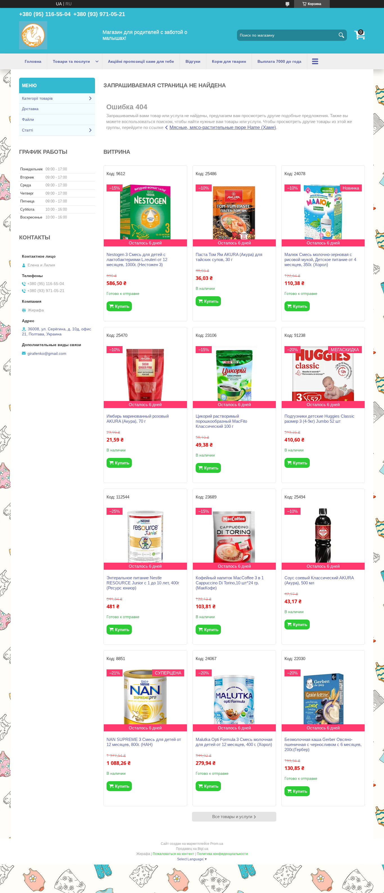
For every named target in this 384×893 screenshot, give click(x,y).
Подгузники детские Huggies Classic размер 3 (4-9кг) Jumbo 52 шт (319, 419)
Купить (122, 306)
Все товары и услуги (232, 816)
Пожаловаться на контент (173, 854)
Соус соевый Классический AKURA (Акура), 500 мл (319, 580)
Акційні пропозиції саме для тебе (141, 61)
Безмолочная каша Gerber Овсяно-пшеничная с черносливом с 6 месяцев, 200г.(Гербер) (323, 744)
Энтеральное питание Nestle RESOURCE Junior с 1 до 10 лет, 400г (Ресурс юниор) (143, 582)
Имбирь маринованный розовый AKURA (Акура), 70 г (138, 419)
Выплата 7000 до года (279, 61)
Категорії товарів (37, 98)
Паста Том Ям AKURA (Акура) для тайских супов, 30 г (229, 257)
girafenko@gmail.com (47, 353)
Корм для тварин (229, 61)
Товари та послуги (71, 61)
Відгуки (193, 61)
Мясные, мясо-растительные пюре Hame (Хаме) (223, 127)
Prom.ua (216, 844)
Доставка (30, 108)
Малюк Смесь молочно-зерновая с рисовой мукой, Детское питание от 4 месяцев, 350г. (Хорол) (320, 259)
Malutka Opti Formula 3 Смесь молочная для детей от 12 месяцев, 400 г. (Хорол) (234, 742)
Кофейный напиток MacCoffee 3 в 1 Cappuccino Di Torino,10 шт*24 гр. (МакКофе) (230, 582)
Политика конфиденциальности (222, 854)
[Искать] (341, 35)
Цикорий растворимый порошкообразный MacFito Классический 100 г (221, 421)
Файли (28, 119)
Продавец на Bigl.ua (192, 849)
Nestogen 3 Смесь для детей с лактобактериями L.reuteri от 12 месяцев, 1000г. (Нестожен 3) (137, 259)
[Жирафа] (33, 35)
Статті (27, 130)
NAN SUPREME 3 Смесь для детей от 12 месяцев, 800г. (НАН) (144, 742)
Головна (33, 61)
